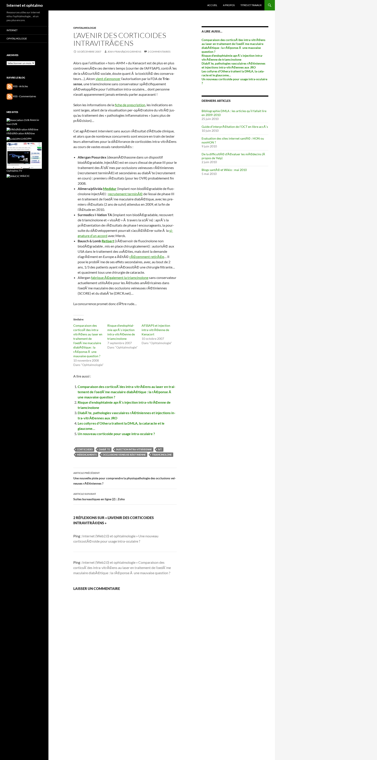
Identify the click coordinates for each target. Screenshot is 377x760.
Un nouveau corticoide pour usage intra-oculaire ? (116, 434)
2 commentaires (159, 51)
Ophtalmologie (84, 27)
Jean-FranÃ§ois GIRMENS (124, 51)
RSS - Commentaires (24, 96)
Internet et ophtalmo (25, 5)
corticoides (85, 449)
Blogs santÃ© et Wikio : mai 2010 (224, 170)
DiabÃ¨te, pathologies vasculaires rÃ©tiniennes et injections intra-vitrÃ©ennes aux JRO (233, 65)
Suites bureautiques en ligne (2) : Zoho (99, 496)
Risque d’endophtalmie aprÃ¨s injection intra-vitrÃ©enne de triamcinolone (232, 57)
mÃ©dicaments (87, 454)
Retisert (108, 241)
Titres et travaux (251, 5)
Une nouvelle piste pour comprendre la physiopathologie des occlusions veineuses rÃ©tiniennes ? (124, 478)
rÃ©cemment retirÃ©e (146, 256)
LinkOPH (26, 138)
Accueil (212, 5)
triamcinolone (162, 454)
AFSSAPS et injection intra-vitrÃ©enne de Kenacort (156, 330)
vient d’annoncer (108, 79)
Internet (12, 30)
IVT (160, 449)
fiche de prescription (130, 105)
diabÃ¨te (104, 449)
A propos (229, 5)
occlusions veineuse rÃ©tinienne (124, 454)
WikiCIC (25, 176)
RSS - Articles (20, 86)
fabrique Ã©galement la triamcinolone (119, 277)
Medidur (110, 188)
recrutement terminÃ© (125, 194)
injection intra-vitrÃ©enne (134, 449)
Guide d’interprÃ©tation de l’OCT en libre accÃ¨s (235, 126)
